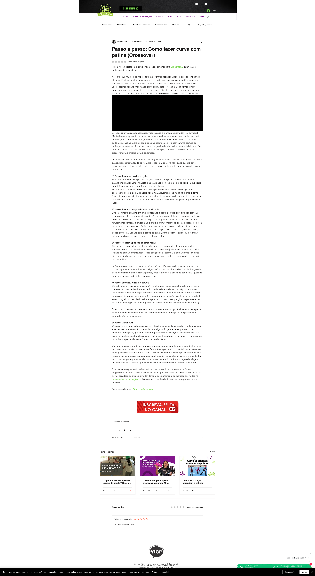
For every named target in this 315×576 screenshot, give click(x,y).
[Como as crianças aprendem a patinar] (197, 466)
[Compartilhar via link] (131, 430)
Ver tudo (212, 451)
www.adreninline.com (152, 564)
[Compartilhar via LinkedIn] (125, 430)
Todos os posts (106, 25)
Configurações (290, 572)
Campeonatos (161, 25)
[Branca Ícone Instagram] (196, 4)
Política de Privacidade (161, 572)
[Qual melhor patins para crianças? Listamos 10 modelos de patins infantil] (157, 466)
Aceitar (304, 572)
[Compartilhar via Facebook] (113, 430)
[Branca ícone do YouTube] (205, 4)
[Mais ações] (201, 41)
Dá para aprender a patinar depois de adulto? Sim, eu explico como (117, 481)
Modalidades (122, 25)
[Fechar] (312, 572)
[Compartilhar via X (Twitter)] (119, 430)
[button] (130, 8)
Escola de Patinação (141, 25)
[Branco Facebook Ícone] (201, 4)
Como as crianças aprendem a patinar (193, 481)
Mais (174, 25)
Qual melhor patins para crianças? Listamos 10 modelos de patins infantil (156, 481)
